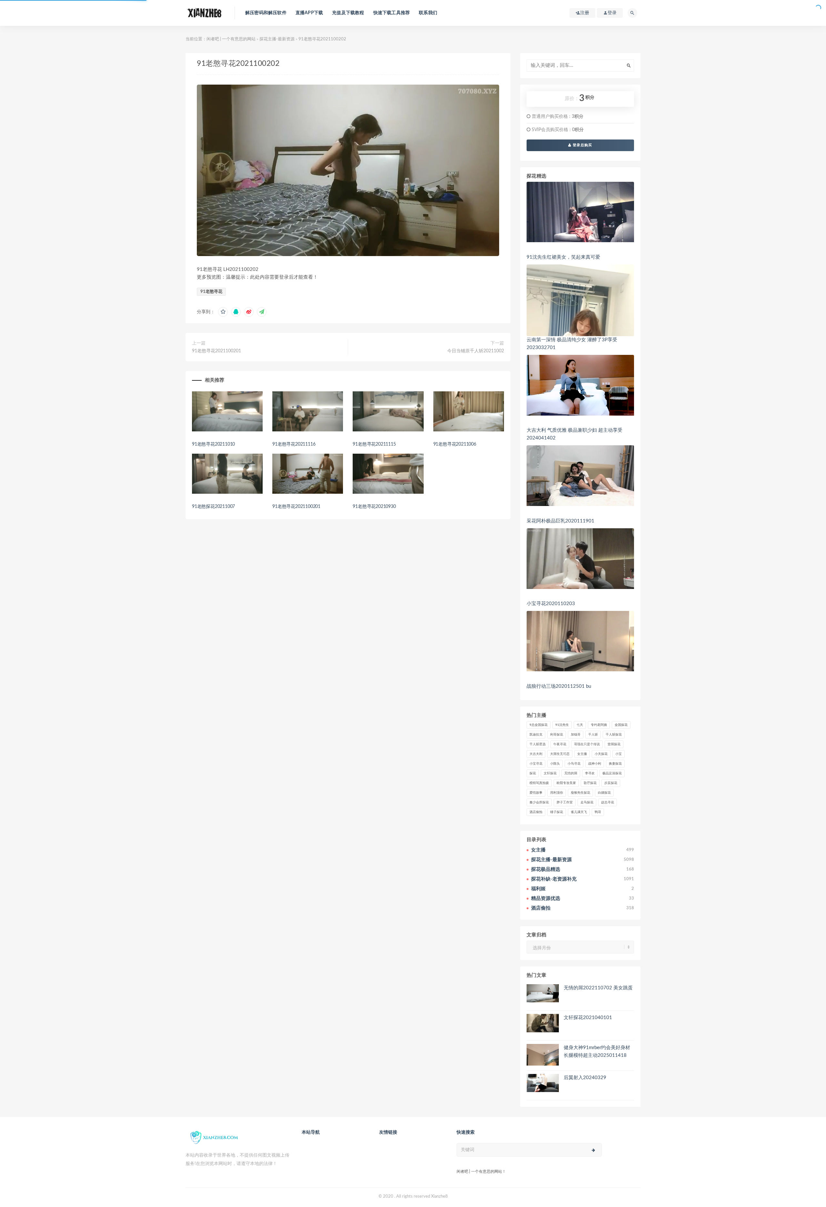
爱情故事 (535, 792)
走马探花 (586, 802)
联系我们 (428, 13)
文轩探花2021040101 (588, 1017)
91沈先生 (562, 725)
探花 (532, 773)
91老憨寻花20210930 (374, 506)
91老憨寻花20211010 (213, 444)
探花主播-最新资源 (277, 39)
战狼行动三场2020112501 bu (559, 686)
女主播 (582, 754)
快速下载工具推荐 (391, 13)
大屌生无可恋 (559, 754)
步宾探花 (610, 783)
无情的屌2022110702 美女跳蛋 (598, 987)
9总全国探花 (538, 725)
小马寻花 (574, 763)
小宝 (618, 754)
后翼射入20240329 (585, 1077)
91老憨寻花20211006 (454, 444)
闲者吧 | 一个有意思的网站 (231, 39)
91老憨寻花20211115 (374, 444)
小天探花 (601, 754)
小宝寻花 (535, 763)
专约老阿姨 (599, 725)
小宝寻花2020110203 (551, 603)
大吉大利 (535, 754)
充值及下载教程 (348, 13)
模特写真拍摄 (539, 783)
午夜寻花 (559, 744)
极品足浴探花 (612, 773)
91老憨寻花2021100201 (216, 351)
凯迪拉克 (535, 734)
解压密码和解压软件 (266, 13)
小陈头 (555, 763)
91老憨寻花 (211, 292)
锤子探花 (556, 812)
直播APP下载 (309, 13)
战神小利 (594, 763)
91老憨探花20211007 (213, 506)
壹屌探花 (614, 744)
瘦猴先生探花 (580, 792)
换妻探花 (615, 763)
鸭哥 (598, 812)
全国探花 (621, 725)
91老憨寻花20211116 (293, 444)
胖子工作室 (565, 802)
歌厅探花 (590, 783)
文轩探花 (550, 773)
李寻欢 (590, 773)
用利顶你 (556, 792)
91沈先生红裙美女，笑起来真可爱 (563, 257)
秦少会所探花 (539, 802)
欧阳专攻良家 (566, 783)
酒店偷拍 (535, 812)
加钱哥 (575, 734)
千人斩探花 (614, 734)
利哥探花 (556, 734)
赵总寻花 (607, 802)
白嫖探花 (604, 792)
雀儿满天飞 (579, 812)
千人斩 (593, 734)
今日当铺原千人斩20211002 (475, 351)
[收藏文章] (223, 312)
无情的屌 (570, 773)
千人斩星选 (537, 744)
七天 (580, 725)
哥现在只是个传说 (587, 744)
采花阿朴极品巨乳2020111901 (560, 521)
